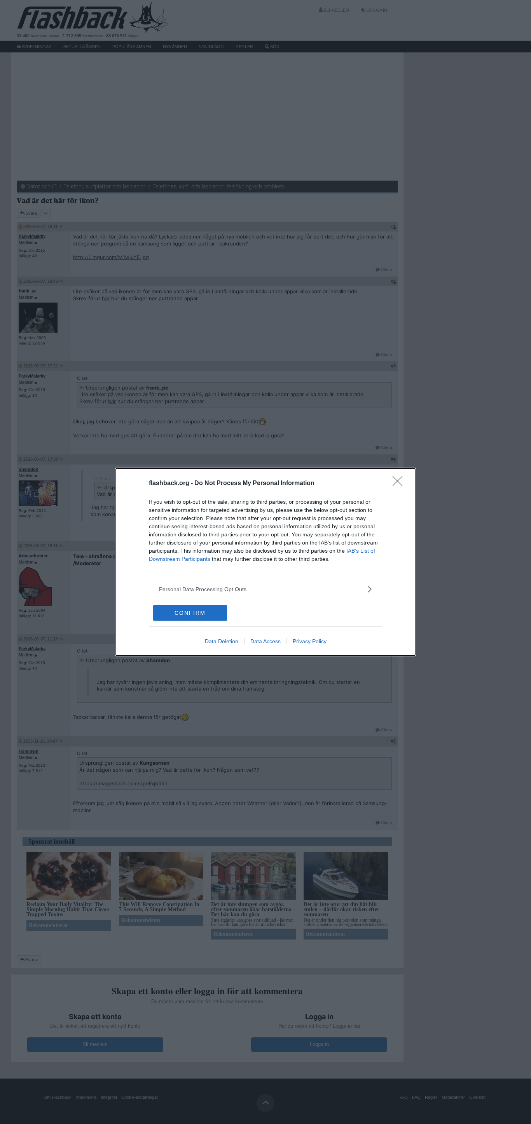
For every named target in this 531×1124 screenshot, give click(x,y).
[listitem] (265, 589)
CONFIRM (190, 613)
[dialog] (265, 562)
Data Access (265, 641)
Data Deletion (221, 641)
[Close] (400, 483)
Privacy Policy (310, 641)
